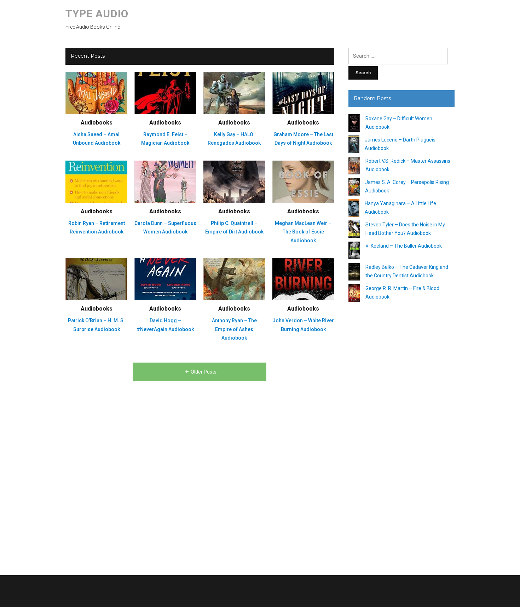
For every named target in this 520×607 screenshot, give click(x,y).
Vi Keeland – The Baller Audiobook (403, 246)
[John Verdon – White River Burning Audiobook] (303, 278)
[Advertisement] (401, 436)
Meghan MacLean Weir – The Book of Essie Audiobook (303, 231)
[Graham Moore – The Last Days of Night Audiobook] (303, 92)
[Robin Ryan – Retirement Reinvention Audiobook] (96, 181)
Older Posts (203, 372)
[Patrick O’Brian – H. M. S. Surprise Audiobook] (96, 278)
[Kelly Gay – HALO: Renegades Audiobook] (234, 92)
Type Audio (96, 13)
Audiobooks (96, 122)
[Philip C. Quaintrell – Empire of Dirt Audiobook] (234, 181)
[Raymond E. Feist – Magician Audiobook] (165, 92)
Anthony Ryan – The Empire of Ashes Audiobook (234, 329)
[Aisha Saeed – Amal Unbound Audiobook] (96, 92)
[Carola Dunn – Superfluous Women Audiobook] (165, 181)
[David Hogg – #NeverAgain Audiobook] (165, 278)
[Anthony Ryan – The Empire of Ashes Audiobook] (234, 278)
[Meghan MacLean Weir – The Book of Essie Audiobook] (303, 181)
